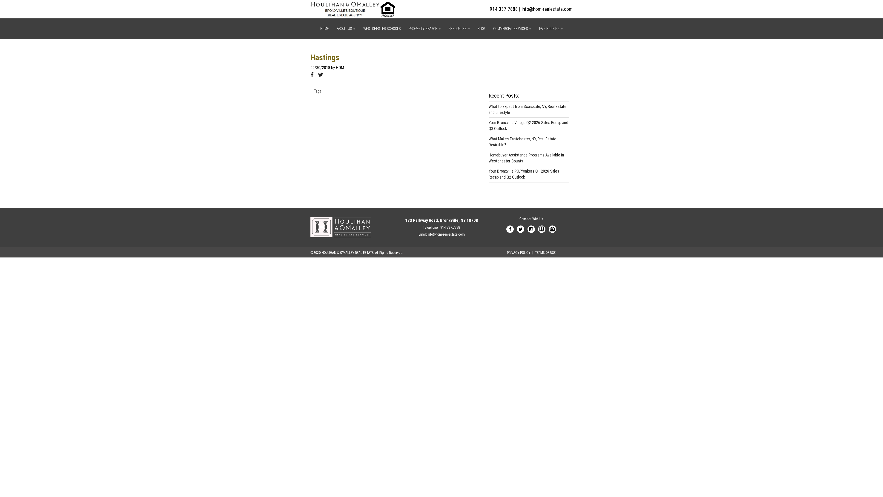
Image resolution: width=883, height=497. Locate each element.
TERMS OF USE (545, 253)
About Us (345, 28)
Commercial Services (511, 28)
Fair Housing (549, 28)
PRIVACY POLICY (518, 253)
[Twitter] (520, 228)
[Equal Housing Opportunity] (552, 228)
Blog (481, 28)
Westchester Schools (382, 28)
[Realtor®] (541, 228)
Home (324, 28)
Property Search (423, 28)
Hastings (324, 57)
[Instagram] (531, 228)
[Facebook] (510, 228)
